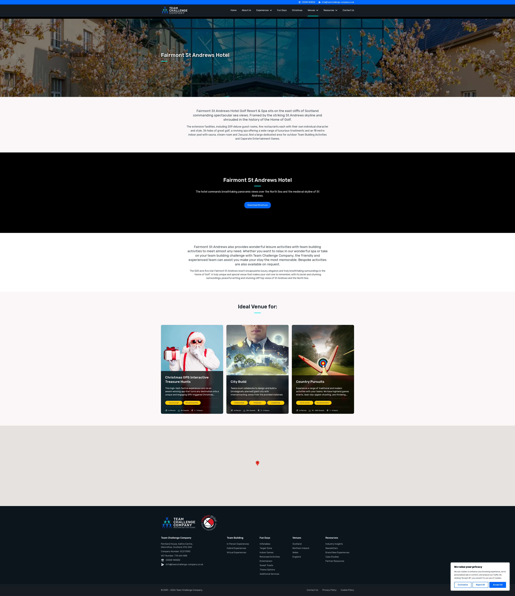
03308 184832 (308, 2)
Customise (463, 585)
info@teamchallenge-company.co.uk (338, 2)
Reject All (480, 585)
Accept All (498, 585)
